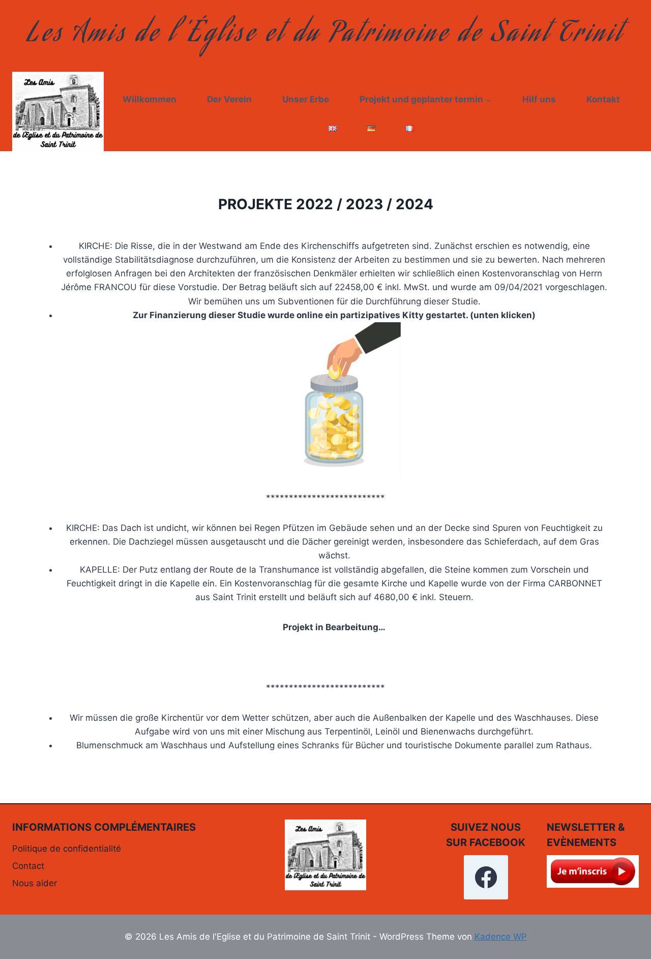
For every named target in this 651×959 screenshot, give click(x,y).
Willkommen (149, 99)
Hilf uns (539, 99)
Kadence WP (501, 937)
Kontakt (603, 99)
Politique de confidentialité (66, 848)
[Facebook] (486, 877)
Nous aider (34, 883)
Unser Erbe (305, 99)
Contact (28, 866)
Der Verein (229, 99)
